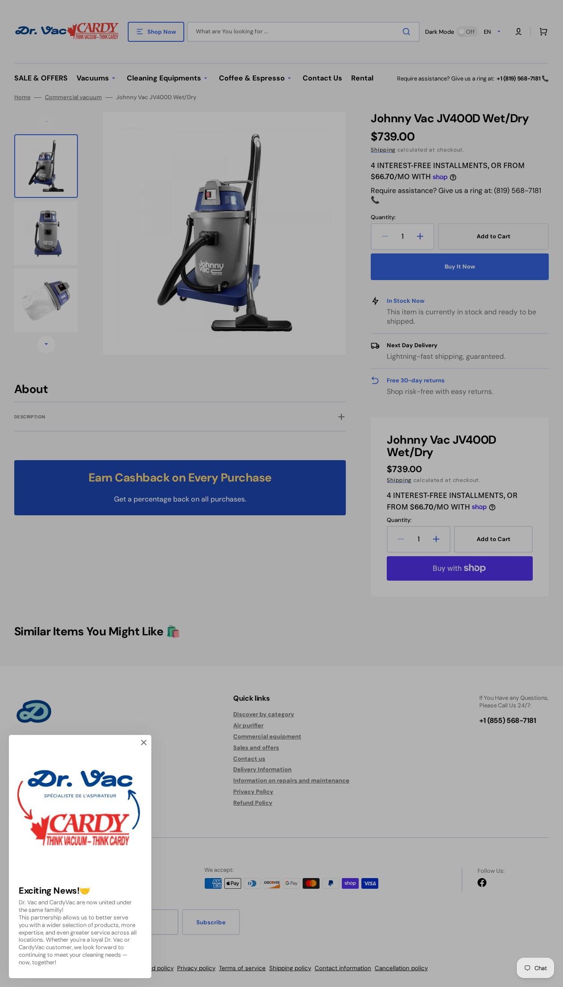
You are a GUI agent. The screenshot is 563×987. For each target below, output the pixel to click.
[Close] (144, 742)
